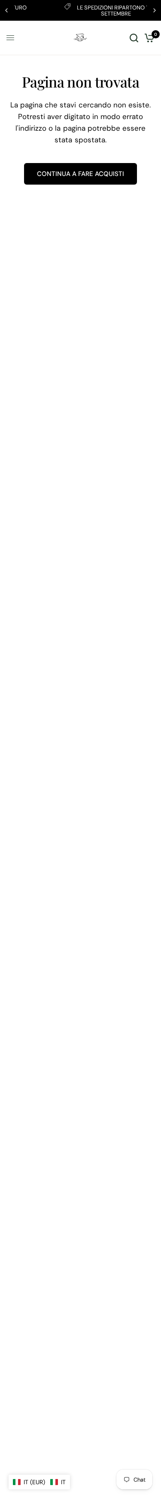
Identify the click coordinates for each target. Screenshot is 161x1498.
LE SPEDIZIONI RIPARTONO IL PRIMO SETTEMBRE (94, 10)
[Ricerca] (134, 38)
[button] (39, 1482)
